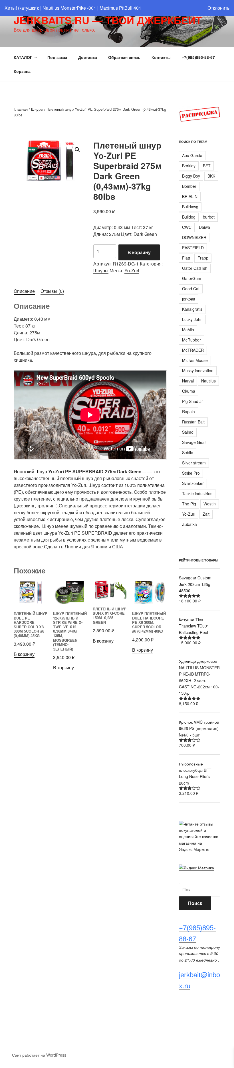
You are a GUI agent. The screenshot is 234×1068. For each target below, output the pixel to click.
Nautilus (208, 381)
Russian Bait (193, 422)
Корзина (22, 71)
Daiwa (204, 227)
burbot (209, 217)
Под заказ (57, 57)
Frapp (202, 258)
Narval (188, 381)
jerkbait (188, 299)
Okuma (188, 391)
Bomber (189, 186)
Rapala (188, 411)
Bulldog (188, 217)
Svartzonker (193, 483)
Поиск (195, 903)
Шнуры (37, 109)
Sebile (187, 452)
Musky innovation (197, 370)
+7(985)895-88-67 (198, 57)
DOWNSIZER (194, 237)
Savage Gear (194, 442)
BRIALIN (189, 196)
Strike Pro (191, 473)
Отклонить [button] (218, 8)
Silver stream (194, 463)
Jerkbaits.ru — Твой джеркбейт (108, 20)
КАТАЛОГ (23, 57)
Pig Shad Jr (192, 401)
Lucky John (192, 319)
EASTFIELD (193, 247)
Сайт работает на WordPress (39, 1055)
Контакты (161, 57)
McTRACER (193, 350)
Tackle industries (197, 493)
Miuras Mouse (195, 360)
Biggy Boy (191, 176)
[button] (77, 150)
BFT (207, 165)
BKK (211, 176)
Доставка (87, 57)
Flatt (186, 258)
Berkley (188, 165)
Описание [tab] (24, 291)
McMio (188, 329)
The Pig (189, 504)
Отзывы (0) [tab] (52, 291)
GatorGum (191, 278)
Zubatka (189, 524)
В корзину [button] (24, 654)
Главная (21, 109)
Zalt (206, 514)
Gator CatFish (194, 268)
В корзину (139, 252)
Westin (209, 504)
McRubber (191, 340)
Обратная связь (124, 57)
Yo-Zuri (131, 270)
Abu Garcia (192, 155)
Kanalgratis (192, 309)
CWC (186, 227)
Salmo (187, 432)
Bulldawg (190, 206)
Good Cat (190, 288)
